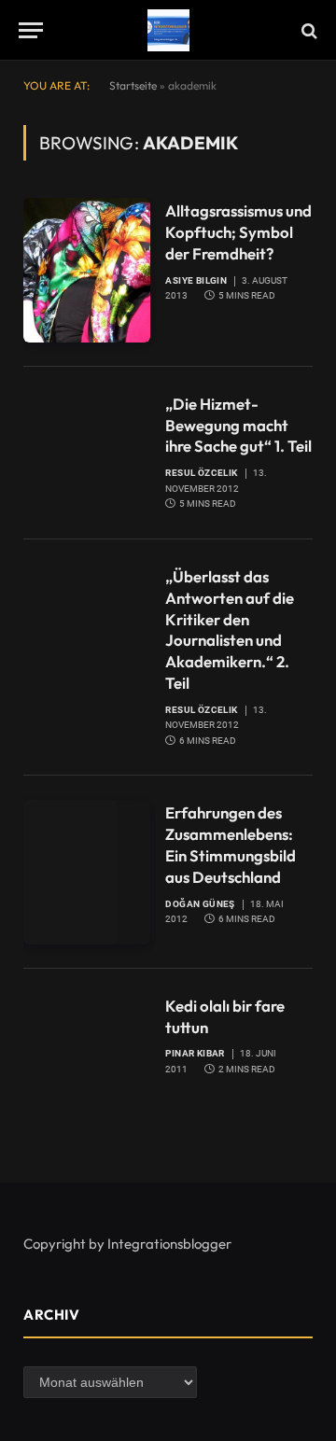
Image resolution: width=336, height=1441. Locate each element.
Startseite (133, 85)
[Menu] (31, 30)
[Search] (307, 30)
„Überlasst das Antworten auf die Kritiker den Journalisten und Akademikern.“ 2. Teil (229, 630)
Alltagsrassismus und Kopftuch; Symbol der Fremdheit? (238, 232)
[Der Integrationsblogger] (168, 30)
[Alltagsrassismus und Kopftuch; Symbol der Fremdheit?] (86, 270)
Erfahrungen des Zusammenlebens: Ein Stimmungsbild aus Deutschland (230, 845)
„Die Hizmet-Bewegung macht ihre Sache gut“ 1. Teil (238, 425)
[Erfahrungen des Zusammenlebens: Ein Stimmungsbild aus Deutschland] (86, 872)
